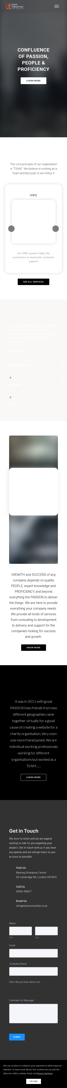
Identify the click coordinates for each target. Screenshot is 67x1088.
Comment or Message (22, 1000)
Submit (17, 1037)
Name (13, 923)
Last (37, 937)
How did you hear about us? (25, 982)
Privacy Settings (44, 1073)
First (11, 937)
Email (13, 945)
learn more (33, 777)
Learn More (33, 80)
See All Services (33, 282)
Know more (33, 647)
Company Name (18, 964)
